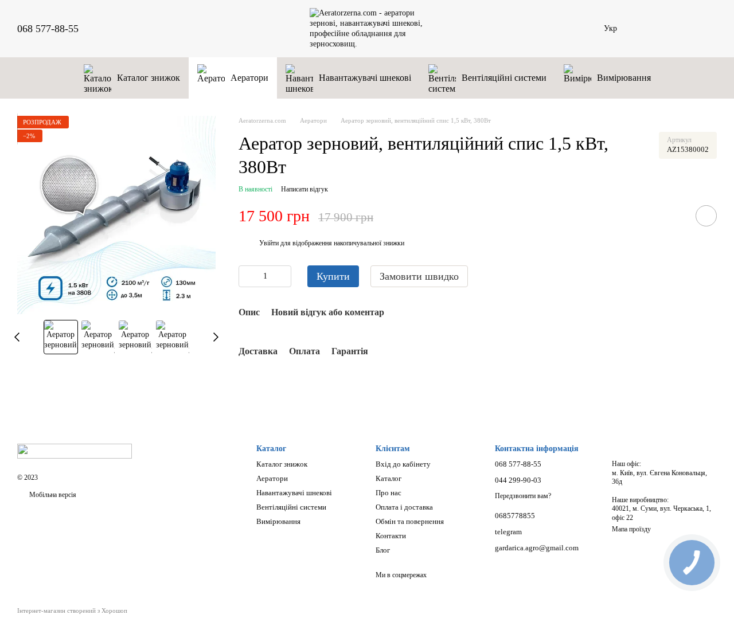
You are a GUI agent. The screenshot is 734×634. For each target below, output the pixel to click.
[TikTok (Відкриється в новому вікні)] (131, 28)
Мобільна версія (52, 495)
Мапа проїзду (631, 529)
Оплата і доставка (404, 507)
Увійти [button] (269, 243)
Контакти (391, 535)
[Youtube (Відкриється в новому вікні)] (158, 28)
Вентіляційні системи (504, 78)
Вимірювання (624, 78)
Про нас (388, 492)
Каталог (388, 478)
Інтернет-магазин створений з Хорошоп (72, 610)
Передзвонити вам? (523, 496)
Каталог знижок (148, 78)
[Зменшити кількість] (247, 276)
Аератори (249, 78)
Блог (383, 550)
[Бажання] (648, 28)
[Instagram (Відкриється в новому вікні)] (117, 28)
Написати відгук (304, 189)
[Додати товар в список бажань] (706, 215)
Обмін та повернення (410, 521)
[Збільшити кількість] (283, 276)
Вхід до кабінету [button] (403, 464)
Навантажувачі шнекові (365, 78)
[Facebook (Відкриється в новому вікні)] (145, 28)
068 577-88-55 (48, 29)
